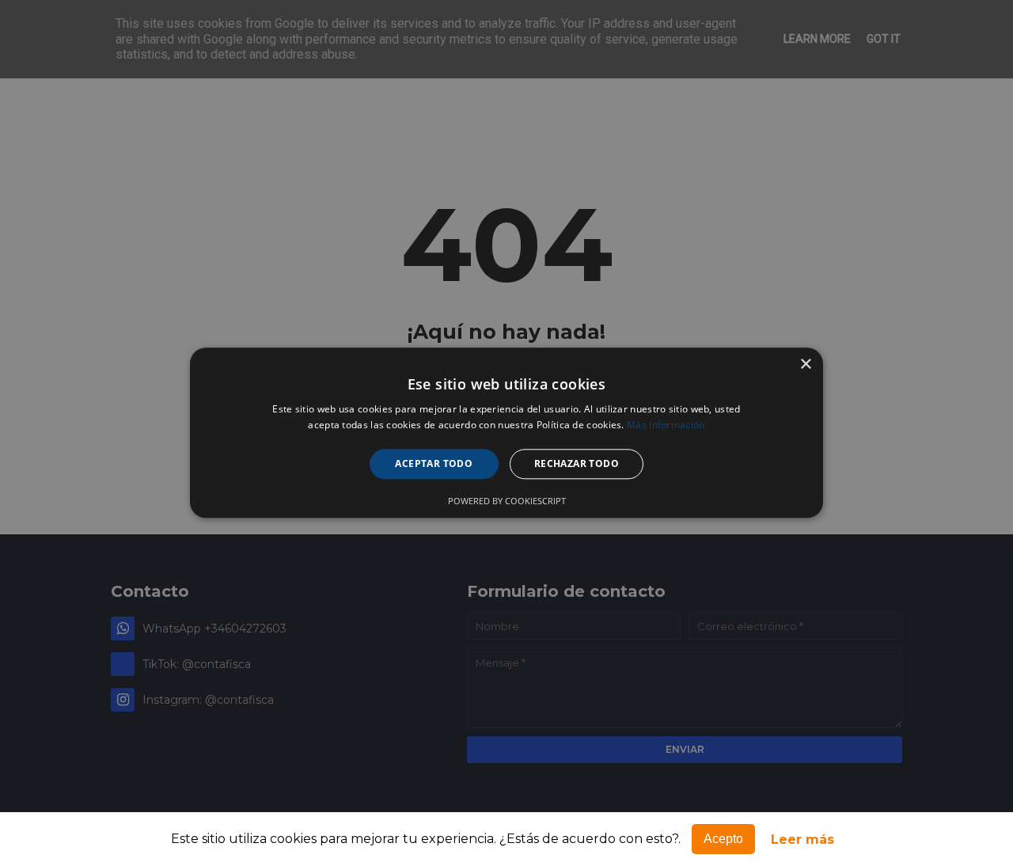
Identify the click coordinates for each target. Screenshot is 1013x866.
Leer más (802, 839)
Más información (666, 425)
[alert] (506, 433)
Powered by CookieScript (507, 501)
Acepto (723, 838)
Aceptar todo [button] (433, 463)
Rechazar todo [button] (576, 463)
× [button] (805, 364)
